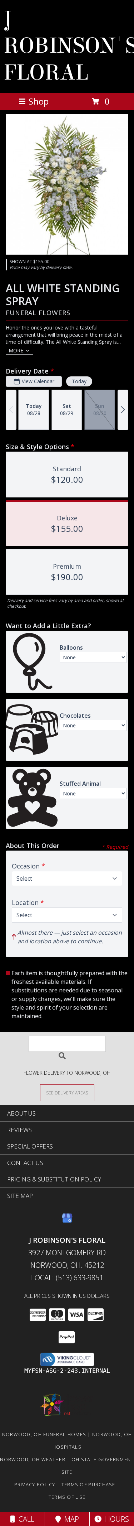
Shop (39, 101)
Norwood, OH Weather (32, 1459)
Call (24, 1519)
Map (70, 1519)
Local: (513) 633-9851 (67, 1277)
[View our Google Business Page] (67, 1221)
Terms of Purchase (88, 1484)
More (16, 350)
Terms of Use (67, 1497)
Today (79, 381)
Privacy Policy (34, 1484)
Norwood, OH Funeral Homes (44, 1434)
